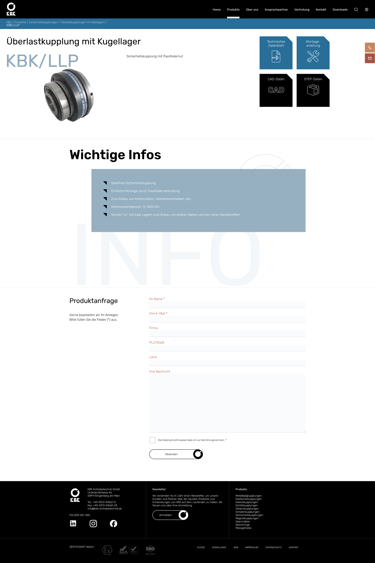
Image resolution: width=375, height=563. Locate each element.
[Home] (11, 9)
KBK (9, 22)
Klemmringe (243, 524)
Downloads (340, 9)
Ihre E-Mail (158, 313)
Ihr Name (157, 299)
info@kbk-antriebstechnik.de (105, 508)
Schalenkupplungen (248, 511)
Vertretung (301, 9)
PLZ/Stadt (156, 342)
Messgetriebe (243, 528)
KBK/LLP (12, 25)
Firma (153, 328)
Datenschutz (274, 547)
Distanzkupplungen (247, 508)
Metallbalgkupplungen (249, 495)
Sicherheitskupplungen (43, 22)
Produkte (233, 9)
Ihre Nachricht (159, 371)
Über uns (252, 9)
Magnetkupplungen (247, 518)
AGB (235, 547)
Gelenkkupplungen (247, 502)
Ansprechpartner (276, 9)
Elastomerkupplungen (249, 499)
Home (217, 9)
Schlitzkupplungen (247, 505)
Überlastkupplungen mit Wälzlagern (83, 22)
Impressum (251, 547)
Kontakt (321, 9)
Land (153, 357)
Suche (201, 547)
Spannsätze (243, 521)
